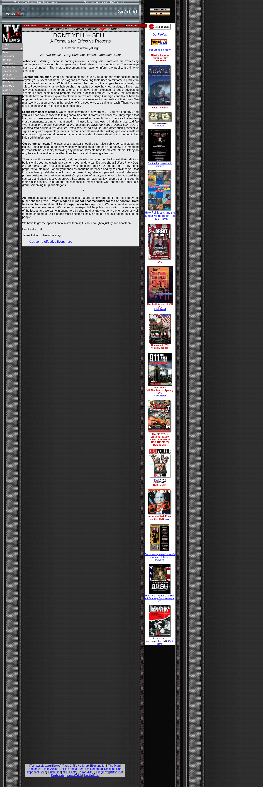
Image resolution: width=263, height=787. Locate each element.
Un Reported (9, 63)
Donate (68, 25)
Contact (47, 25)
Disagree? (8, 90)
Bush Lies (8, 75)
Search (109, 25)
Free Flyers (131, 25)
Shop (87, 25)
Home (6, 45)
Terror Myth (8, 86)
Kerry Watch (9, 78)
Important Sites (10, 71)
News (5, 48)
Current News (29, 25)
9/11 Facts (8, 82)
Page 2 (6, 52)
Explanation (8, 56)
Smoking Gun (9, 67)
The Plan (7, 60)
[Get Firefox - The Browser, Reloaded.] (159, 34)
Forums (6, 93)
